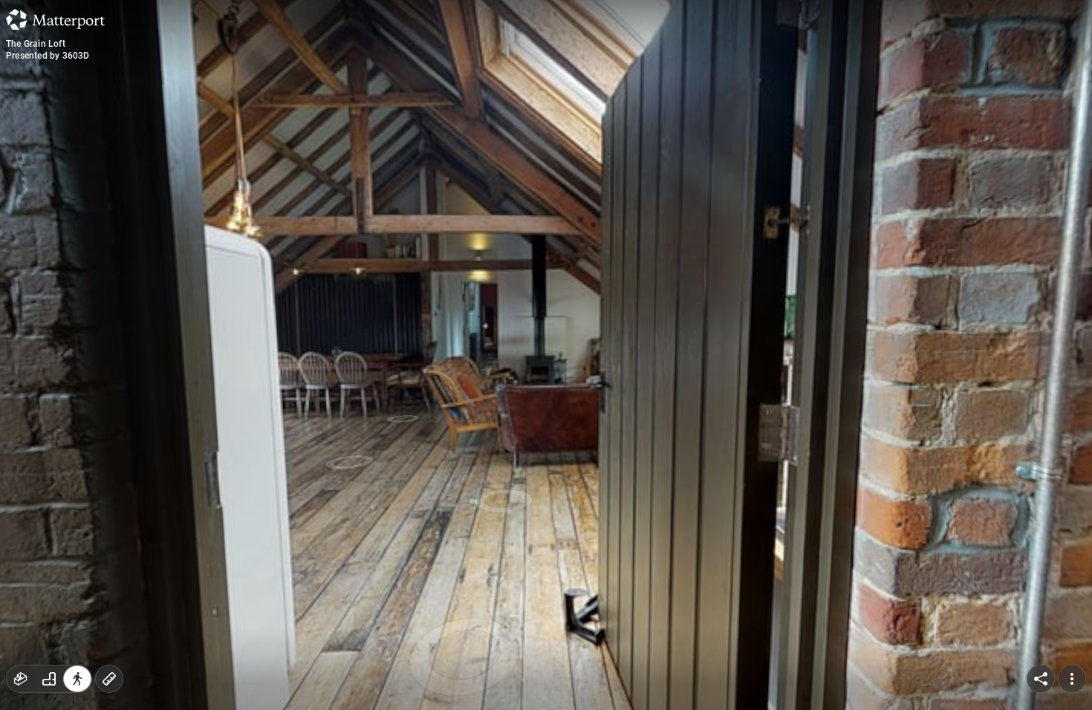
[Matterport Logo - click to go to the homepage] (55, 19)
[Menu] (1072, 679)
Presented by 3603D (48, 56)
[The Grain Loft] (546, 355)
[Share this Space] (1041, 679)
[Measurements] (109, 679)
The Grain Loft (35, 44)
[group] (49, 679)
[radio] (21, 678)
